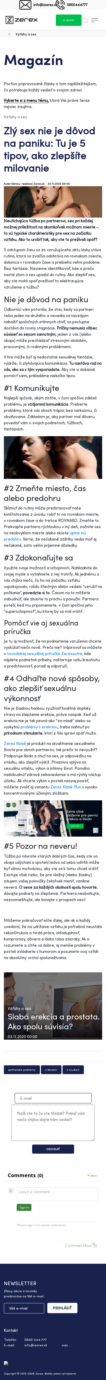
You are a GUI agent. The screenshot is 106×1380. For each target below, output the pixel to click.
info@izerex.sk (45, 4)
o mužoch (73, 1070)
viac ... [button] (66, 1345)
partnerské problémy (22, 1070)
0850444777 (77, 4)
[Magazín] (22, 19)
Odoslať (53, 1149)
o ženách (51, 1070)
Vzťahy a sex (26, 34)
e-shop (68, 20)
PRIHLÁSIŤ (62, 1307)
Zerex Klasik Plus (65, 786)
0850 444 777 (35, 1340)
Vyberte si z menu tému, (26, 100)
